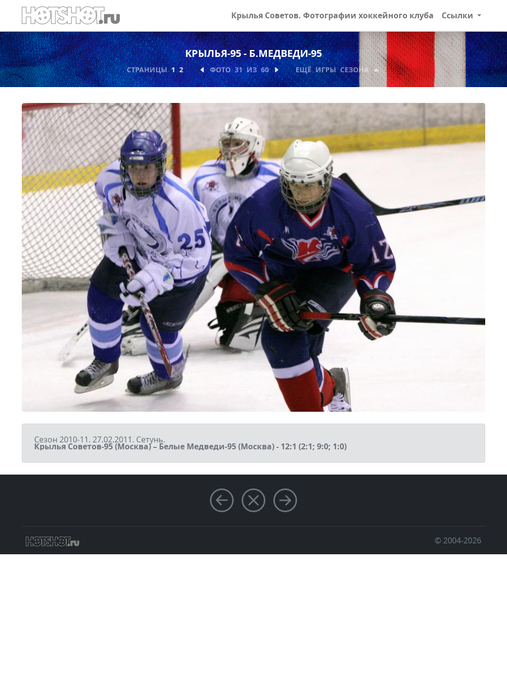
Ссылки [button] (458, 15)
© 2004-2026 (458, 540)
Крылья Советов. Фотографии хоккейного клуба (332, 15)
